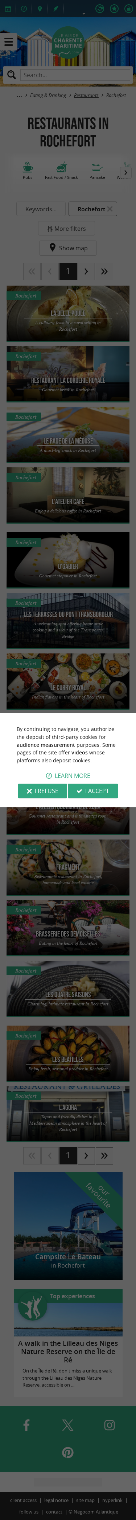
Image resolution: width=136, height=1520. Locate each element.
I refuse (46, 791)
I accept (97, 791)
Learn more (72, 776)
